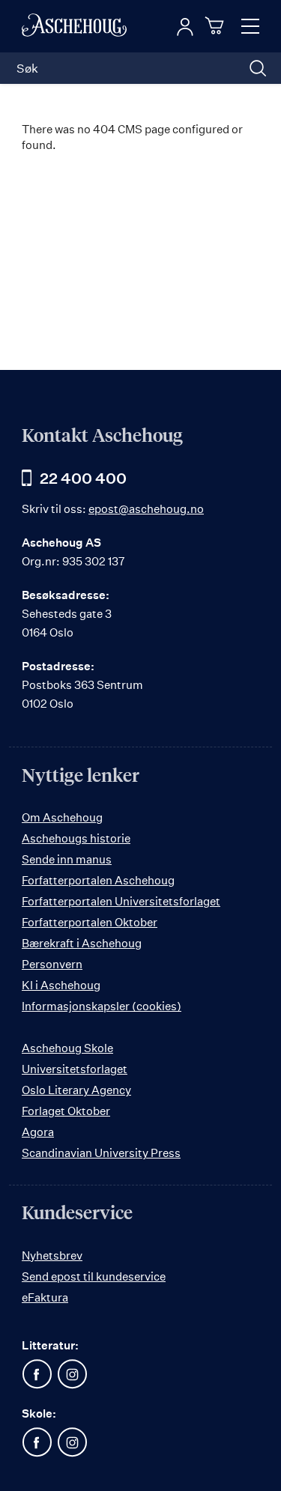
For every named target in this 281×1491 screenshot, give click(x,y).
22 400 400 (83, 478)
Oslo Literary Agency (76, 1090)
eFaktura (45, 1297)
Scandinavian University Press (101, 1153)
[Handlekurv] (217, 25)
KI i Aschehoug (61, 985)
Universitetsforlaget (74, 1069)
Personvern (52, 964)
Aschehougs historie (76, 838)
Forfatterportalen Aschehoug (98, 880)
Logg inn (185, 27)
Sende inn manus (67, 859)
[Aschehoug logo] (74, 26)
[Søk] (258, 68)
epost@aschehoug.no (146, 509)
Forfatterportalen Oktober (89, 922)
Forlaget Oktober (66, 1111)
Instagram (72, 1374)
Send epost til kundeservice (94, 1276)
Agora (38, 1132)
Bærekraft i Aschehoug (82, 943)
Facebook (37, 1374)
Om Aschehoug (62, 817)
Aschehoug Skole (67, 1048)
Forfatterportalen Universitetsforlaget (121, 901)
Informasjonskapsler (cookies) (101, 1006)
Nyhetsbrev (52, 1255)
